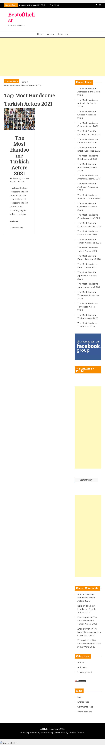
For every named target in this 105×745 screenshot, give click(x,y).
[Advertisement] (52, 57)
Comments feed (85, 706)
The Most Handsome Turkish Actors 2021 (19, 155)
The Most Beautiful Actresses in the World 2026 (88, 91)
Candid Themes (76, 732)
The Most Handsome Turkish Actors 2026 (86, 609)
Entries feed (83, 701)
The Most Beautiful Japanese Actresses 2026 (87, 275)
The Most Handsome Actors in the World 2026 (87, 103)
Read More (14, 221)
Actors (50, 34)
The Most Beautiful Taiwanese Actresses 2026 (88, 295)
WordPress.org (84, 711)
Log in (80, 696)
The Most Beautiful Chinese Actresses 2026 (86, 114)
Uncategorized (84, 672)
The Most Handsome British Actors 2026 (86, 597)
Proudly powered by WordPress (36, 732)
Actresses (63, 34)
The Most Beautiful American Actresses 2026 (87, 167)
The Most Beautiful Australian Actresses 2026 (87, 187)
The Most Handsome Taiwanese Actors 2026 (87, 306)
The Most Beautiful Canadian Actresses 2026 (87, 206)
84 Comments (17, 228)
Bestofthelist (85, 479)
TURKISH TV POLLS (85, 369)
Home (40, 34)
